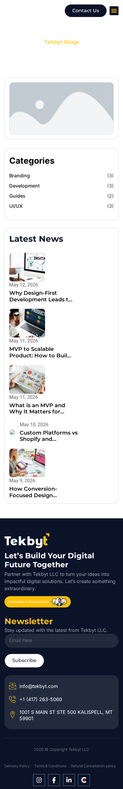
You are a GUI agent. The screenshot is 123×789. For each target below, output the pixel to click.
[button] (114, 10)
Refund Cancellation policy (93, 766)
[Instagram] (39, 780)
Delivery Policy (17, 766)
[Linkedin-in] (69, 780)
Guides (17, 196)
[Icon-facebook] (54, 780)
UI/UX (16, 206)
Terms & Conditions (50, 766)
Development (24, 186)
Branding (19, 176)
